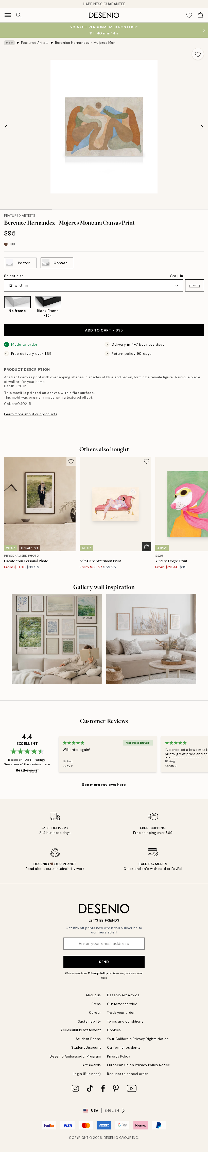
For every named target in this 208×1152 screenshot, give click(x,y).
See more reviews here (104, 784)
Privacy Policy (98, 973)
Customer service (122, 1004)
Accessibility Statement (80, 1030)
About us (93, 995)
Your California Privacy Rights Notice (138, 1039)
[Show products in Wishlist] (189, 15)
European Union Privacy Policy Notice (138, 1065)
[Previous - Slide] (6, 127)
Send (104, 962)
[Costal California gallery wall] (151, 639)
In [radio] (181, 276)
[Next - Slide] (202, 127)
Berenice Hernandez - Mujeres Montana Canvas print (85, 43)
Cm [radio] (173, 276)
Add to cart (104, 330)
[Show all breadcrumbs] (9, 42)
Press (96, 1004)
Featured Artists (35, 43)
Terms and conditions (125, 1021)
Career (95, 1012)
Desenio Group (117, 1138)
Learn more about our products (30, 414)
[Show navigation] (7, 15)
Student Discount (86, 1047)
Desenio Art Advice (123, 995)
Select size (14, 276)
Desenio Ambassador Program (75, 1056)
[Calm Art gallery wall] (57, 639)
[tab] (26, 207)
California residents (124, 1047)
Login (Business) (87, 1074)
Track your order (121, 1012)
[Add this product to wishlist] (198, 54)
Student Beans (88, 1039)
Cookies (114, 1030)
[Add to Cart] (146, 546)
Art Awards (91, 1065)
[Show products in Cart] (200, 15)
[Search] (18, 15)
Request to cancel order (127, 1074)
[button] (194, 285)
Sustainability (89, 1021)
